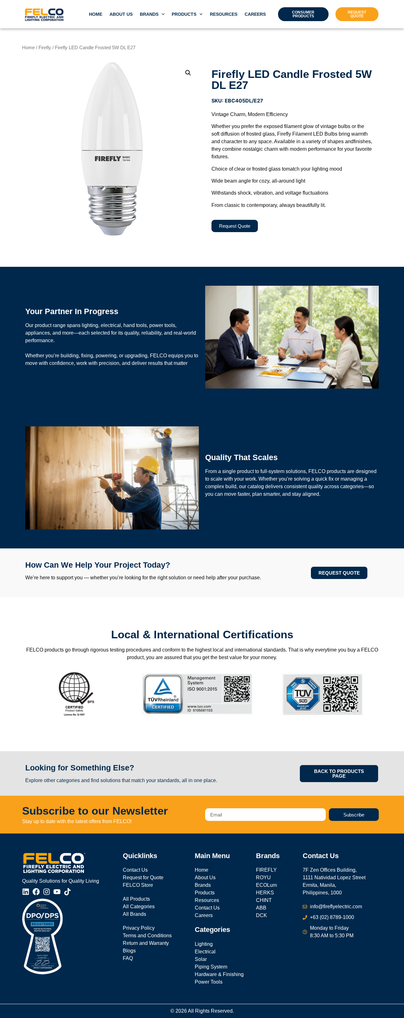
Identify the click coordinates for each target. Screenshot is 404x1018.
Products (184, 14)
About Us (121, 14)
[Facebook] (36, 891)
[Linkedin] (25, 891)
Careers (255, 14)
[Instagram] (46, 891)
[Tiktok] (67, 891)
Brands (149, 14)
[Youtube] (57, 891)
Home (95, 14)
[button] (188, 73)
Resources (223, 14)
